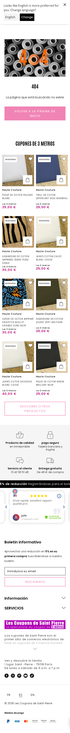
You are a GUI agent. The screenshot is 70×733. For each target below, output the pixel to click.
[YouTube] (26, 676)
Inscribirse (35, 582)
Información (16, 598)
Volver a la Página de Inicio (35, 113)
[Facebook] (6, 676)
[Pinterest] (19, 676)
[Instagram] (13, 676)
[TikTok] (32, 676)
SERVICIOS (14, 608)
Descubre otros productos (35, 408)
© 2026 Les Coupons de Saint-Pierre (28, 703)
